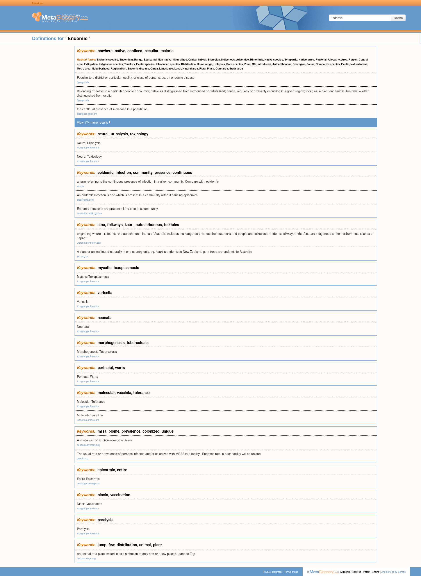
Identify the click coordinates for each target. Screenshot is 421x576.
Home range (204, 64)
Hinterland (256, 59)
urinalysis (119, 133)
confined (134, 50)
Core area (222, 68)
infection (123, 172)
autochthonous (149, 224)
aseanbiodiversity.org (88, 444)
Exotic (345, 64)
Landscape (166, 68)
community (142, 172)
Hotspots (219, 64)
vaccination (120, 494)
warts (120, 367)
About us (37, 3)
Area (311, 59)
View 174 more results (92, 122)
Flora (202, 68)
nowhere (105, 50)
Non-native (164, 59)
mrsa (102, 431)
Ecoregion (299, 64)
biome (114, 431)
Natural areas (358, 64)
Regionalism (118, 68)
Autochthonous (281, 64)
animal (145, 544)
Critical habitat (197, 59)
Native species (273, 59)
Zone (247, 64)
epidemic (105, 172)
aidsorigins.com (85, 199)
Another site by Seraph (393, 571)
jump (102, 544)
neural (103, 133)
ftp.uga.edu (83, 82)
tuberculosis (137, 342)
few (111, 544)
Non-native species (328, 64)
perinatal (105, 367)
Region (353, 59)
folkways (115, 224)
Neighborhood (100, 68)
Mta (254, 64)
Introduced (264, 64)
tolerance (141, 392)
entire (122, 469)
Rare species (234, 64)
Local (177, 68)
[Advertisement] (37, 112)
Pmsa (210, 68)
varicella (105, 292)
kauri (129, 224)
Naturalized (180, 59)
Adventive (242, 59)
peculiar (151, 50)
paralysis (105, 519)
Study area (236, 68)
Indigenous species (111, 64)
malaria (167, 50)
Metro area (84, 68)
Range (138, 59)
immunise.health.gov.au (89, 213)
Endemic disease (138, 68)
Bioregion (214, 59)
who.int (80, 186)
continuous (182, 172)
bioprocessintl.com (87, 113)
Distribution (188, 64)
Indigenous (228, 59)
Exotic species (145, 64)
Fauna (310, 64)
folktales (171, 224)
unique (167, 431)
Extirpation (91, 64)
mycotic (104, 267)
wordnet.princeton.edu (89, 242)
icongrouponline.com (88, 147)
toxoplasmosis (126, 267)
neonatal (105, 317)
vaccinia (124, 392)
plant (157, 544)
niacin (103, 494)
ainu (101, 224)
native (120, 50)
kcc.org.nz (82, 256)
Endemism (126, 59)
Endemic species (107, 59)
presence (162, 172)
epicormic (106, 469)
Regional (321, 59)
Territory (129, 64)
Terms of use (291, 571)
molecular (106, 392)
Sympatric (290, 59)
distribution (127, 544)
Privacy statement (272, 571)
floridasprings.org (86, 558)
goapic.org (82, 458)
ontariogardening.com (88, 483)
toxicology (139, 133)
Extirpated (150, 59)
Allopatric (334, 59)
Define (398, 18)
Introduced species (168, 64)
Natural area (190, 68)
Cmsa (154, 68)
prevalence (130, 431)
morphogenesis (111, 342)
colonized (151, 431)
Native (303, 59)
